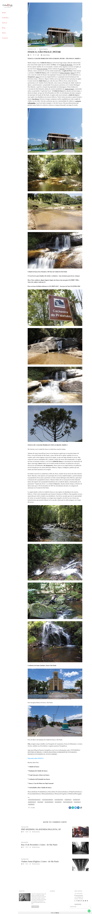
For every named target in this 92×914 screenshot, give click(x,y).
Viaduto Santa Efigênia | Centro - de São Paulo (40, 861)
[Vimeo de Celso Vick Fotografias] (83, 900)
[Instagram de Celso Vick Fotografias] (76, 900)
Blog (3, 28)
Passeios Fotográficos (43, 49)
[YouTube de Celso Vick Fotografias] (85, 900)
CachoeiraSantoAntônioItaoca (34, 799)
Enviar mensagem (79, 895)
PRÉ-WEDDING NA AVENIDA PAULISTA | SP (41, 829)
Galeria (4, 22)
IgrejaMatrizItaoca (32, 802)
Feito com (55, 912)
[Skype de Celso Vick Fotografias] (81, 900)
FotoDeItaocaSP (76, 799)
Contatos (5, 38)
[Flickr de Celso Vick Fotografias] (78, 900)
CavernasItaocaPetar (59, 799)
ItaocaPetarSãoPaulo (49, 802)
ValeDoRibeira (31, 804)
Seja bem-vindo (73, 906)
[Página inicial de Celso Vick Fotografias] (9, 5)
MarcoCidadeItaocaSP (67, 802)
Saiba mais (35, 906)
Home (4, 12)
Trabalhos (5, 17)
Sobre (4, 33)
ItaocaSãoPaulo (58, 802)
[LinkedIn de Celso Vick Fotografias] (87, 900)
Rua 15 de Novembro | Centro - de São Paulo (39, 845)
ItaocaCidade (40, 802)
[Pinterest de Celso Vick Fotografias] (79, 900)
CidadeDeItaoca (68, 799)
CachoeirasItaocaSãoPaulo (47, 799)
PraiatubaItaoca (77, 802)
